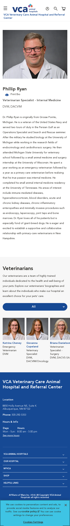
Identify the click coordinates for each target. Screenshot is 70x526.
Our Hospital (11, 462)
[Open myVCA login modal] (48, 9)
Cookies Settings (33, 522)
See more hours (11, 435)
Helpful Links (11, 483)
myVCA (7, 469)
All (34, 306)
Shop (6, 476)
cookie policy (30, 511)
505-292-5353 (19, 415)
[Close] (66, 505)
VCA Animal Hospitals (16, 454)
